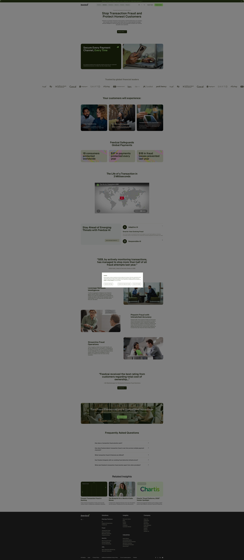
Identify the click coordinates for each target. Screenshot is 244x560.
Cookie (105, 280)
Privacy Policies (111, 280)
